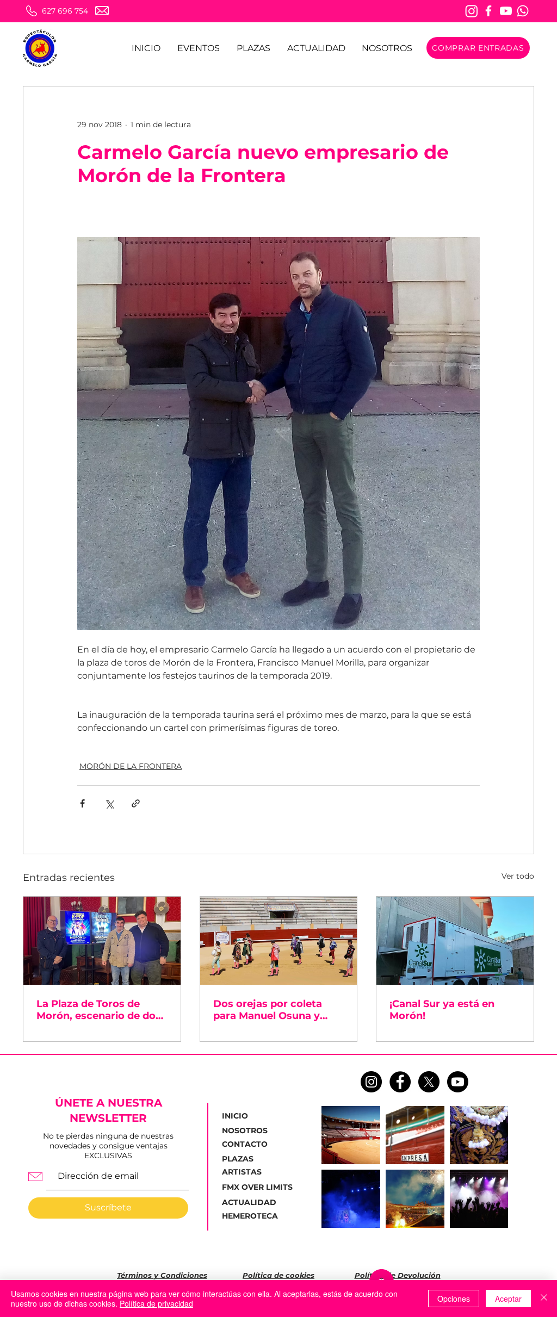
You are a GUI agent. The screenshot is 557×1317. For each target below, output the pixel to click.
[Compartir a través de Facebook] (82, 803)
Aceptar (508, 1298)
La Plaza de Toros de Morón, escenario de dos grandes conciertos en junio (98, 1010)
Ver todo (518, 876)
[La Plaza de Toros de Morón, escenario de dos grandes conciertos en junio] (102, 941)
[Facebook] (488, 10)
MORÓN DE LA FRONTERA (130, 766)
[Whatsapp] (523, 11)
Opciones (453, 1298)
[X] (429, 1081)
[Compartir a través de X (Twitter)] (109, 803)
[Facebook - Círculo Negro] (400, 1081)
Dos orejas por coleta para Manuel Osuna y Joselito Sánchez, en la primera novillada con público (270, 1010)
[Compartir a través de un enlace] (136, 803)
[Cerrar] (543, 1298)
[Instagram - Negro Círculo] (371, 1081)
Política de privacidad (156, 1303)
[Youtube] (506, 11)
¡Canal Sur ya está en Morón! (441, 1010)
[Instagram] (471, 11)
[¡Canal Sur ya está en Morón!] (455, 941)
